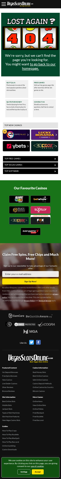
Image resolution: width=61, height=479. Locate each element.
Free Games (39, 83)
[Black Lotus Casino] (19, 210)
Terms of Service (44, 300)
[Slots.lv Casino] (40, 210)
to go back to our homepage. (39, 66)
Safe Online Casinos (40, 380)
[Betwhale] (40, 199)
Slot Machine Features (10, 416)
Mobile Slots (7, 405)
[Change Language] (20, 4)
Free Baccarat (38, 420)
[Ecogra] (46, 325)
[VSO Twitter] (31, 343)
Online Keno (37, 401)
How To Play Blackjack (10, 438)
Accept (38, 472)
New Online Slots (39, 405)
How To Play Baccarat (10, 442)
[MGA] (31, 332)
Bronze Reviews (8, 391)
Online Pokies (38, 409)
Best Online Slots (8, 401)
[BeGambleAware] (39, 318)
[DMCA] (25, 325)
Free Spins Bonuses (9, 376)
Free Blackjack (38, 413)
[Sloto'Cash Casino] (19, 199)
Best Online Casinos (40, 376)
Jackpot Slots (7, 409)
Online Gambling (8, 446)
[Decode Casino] (19, 221)
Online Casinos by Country (43, 387)
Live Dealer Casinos (9, 383)
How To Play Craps (9, 431)
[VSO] (30, 359)
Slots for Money (14, 102)
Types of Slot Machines (11, 413)
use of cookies (37, 466)
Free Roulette (38, 416)
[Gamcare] (16, 317)
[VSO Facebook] (38, 343)
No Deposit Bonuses (10, 372)
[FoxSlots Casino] (40, 221)
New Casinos (7, 380)
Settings (24, 472)
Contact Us (39, 102)
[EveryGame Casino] (31, 232)
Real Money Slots (39, 372)
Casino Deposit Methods (42, 383)
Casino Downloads (9, 449)
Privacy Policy (29, 300)
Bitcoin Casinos (39, 391)
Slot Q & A (11, 83)
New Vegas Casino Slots (11, 420)
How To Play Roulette (10, 434)
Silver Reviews (7, 387)
